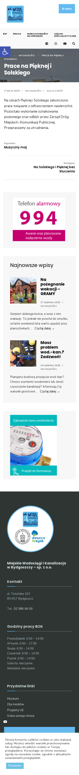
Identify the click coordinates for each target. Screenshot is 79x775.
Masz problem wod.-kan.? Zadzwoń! (52, 350)
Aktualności (27, 55)
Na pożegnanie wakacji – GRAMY (53, 286)
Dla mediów (15, 704)
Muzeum (13, 699)
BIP (5, 33)
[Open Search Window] (73, 43)
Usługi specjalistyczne (65, 35)
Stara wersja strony (20, 716)
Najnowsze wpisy (31, 265)
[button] (5, 51)
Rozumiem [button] (15, 766)
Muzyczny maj (15, 145)
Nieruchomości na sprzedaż (37, 35)
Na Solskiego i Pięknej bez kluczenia (54, 167)
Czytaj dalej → (45, 328)
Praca (17, 33)
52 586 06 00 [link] (23, 609)
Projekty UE (15, 710)
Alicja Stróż (55, 90)
